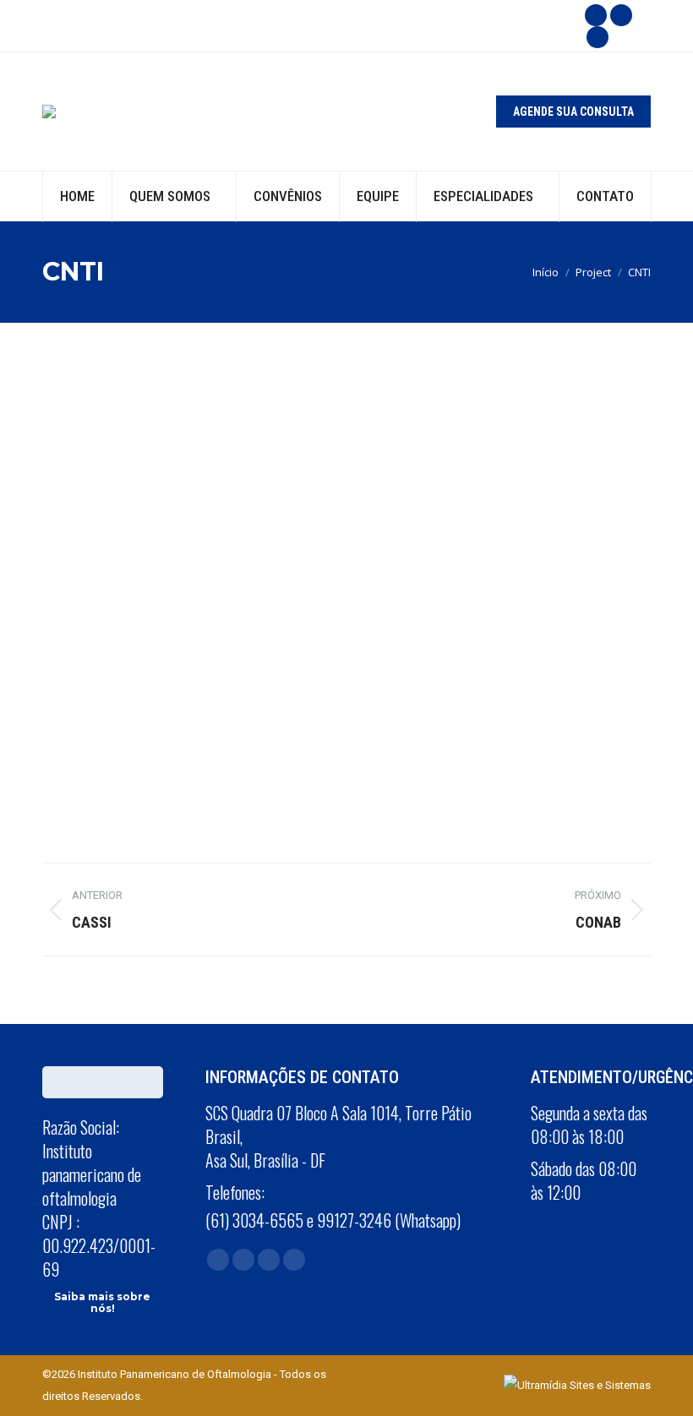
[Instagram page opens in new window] (621, 15)
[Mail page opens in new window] (269, 1260)
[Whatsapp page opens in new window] (597, 37)
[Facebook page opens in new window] (596, 15)
